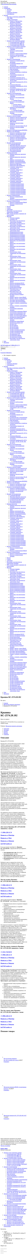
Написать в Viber (6, 838)
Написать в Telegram (7, 841)
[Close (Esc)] (1, 1251)
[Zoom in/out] (6, 1251)
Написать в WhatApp (7, 835)
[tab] (15, 728)
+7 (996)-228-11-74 (15, 345)
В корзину (3, 352)
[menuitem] (6, 6)
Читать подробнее (5, 1145)
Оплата (6, 731)
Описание (6, 728)
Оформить (9, 352)
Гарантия (6, 734)
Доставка (6, 730)
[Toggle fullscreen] (4, 1251)
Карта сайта (4, 1148)
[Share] (2, 1251)
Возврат (6, 733)
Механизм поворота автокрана (14, 726)
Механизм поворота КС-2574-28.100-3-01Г (15, 1115)
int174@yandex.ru (5, 345)
